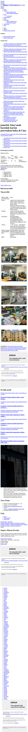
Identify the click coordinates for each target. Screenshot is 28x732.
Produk (5, 10)
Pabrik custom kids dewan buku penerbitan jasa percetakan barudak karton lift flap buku (14, 347)
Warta (5, 14)
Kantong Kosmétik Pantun (16, 524)
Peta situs (10, 521)
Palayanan (6, 20)
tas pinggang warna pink (9, 118)
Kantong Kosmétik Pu (15, 525)
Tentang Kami (7, 17)
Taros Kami (6, 24)
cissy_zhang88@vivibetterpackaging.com (14, 509)
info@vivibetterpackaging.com (14, 506)
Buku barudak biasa (11, 12)
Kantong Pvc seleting (20, 523)
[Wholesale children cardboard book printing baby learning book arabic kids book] (14, 438)
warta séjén (9, 16)
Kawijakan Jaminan (11, 22)
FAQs (5, 18)
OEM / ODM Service (12, 21)
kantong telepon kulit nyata (10, 121)
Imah (5, 9)
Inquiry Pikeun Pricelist (6, 538)
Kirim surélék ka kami (6, 185)
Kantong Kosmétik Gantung (7, 523)
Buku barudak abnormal (12, 13)
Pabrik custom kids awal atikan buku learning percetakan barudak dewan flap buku (13, 349)
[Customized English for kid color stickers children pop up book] (14, 394)
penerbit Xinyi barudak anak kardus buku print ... (15, 67)
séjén (5, 25)
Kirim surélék (4, 544)
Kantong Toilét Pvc (5, 524)
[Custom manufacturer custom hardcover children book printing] (14, 403)
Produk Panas (4, 521)
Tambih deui (4, 168)
